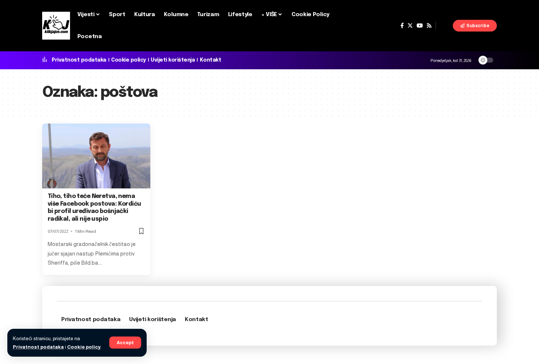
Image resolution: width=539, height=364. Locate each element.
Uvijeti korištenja (173, 60)
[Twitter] (410, 25)
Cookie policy (83, 347)
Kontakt (210, 60)
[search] (444, 25)
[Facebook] (402, 25)
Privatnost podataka (38, 347)
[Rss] (429, 25)
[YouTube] (420, 25)
